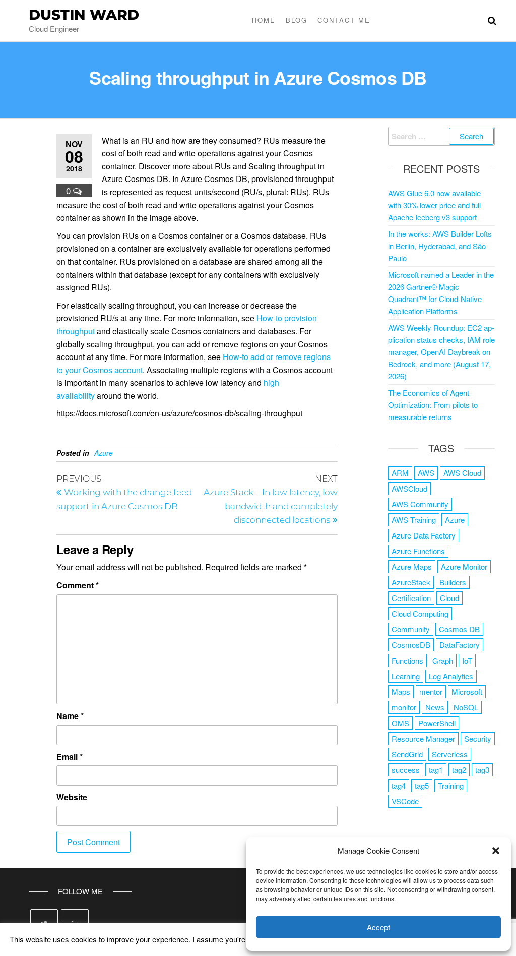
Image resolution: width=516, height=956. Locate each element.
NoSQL (466, 707)
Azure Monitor (464, 566)
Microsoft (467, 691)
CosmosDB (411, 644)
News (434, 707)
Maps (401, 691)
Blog (296, 20)
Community (411, 629)
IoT (467, 660)
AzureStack (411, 582)
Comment (77, 585)
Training (451, 785)
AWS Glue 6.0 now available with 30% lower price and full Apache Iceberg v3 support (434, 205)
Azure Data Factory (424, 535)
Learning (406, 676)
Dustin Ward (84, 14)
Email (69, 756)
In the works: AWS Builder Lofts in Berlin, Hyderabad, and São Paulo (440, 245)
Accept (378, 927)
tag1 (436, 769)
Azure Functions (418, 551)
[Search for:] (441, 136)
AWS (426, 472)
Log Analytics (451, 676)
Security (477, 738)
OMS (400, 723)
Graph (442, 660)
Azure (103, 453)
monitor (404, 707)
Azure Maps (412, 566)
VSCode (405, 801)
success (406, 769)
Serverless (450, 754)
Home (264, 20)
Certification (411, 597)
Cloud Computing (420, 613)
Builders (452, 582)
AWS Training (414, 519)
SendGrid (407, 754)
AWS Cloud (462, 472)
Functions (407, 660)
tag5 (422, 785)
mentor (430, 691)
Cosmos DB (459, 629)
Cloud (449, 597)
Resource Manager (423, 738)
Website (71, 797)
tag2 (459, 769)
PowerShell (437, 723)
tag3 (482, 769)
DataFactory (459, 644)
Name (70, 716)
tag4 (399, 785)
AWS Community (420, 504)
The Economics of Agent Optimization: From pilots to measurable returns (433, 404)
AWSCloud (409, 488)
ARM (400, 472)
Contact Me (343, 20)
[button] (496, 851)
